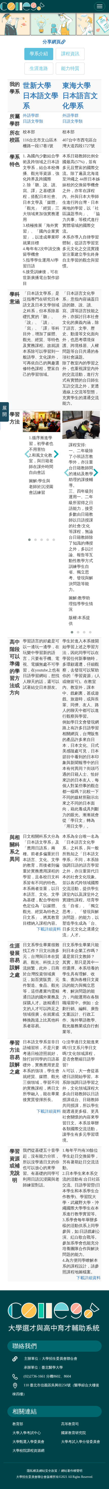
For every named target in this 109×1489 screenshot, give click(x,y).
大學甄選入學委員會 (28, 1442)
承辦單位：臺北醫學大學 (43, 1367)
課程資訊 (70, 53)
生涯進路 (39, 68)
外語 (31, 115)
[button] (29, 539)
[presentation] (27, 454)
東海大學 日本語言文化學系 (80, 96)
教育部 (17, 1424)
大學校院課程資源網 (28, 1451)
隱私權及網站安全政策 (42, 1471)
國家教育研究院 (73, 1433)
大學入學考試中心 (26, 1433)
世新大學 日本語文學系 (40, 96)
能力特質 (70, 68)
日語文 (33, 121)
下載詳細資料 (49, 929)
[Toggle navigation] (99, 6)
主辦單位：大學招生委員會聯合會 (50, 1359)
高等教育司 (70, 1424)
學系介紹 (39, 53)
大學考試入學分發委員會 (80, 1442)
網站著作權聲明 (71, 1471)
